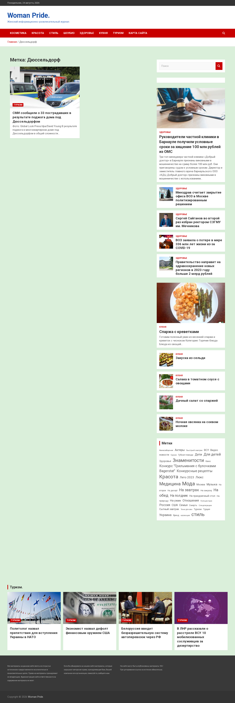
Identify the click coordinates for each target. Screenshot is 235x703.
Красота (38, 33)
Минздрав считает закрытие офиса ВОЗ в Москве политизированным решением (198, 198)
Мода (188, 484)
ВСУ (206, 450)
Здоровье (87, 33)
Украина (165, 515)
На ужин (175, 500)
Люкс (200, 477)
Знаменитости (188, 460)
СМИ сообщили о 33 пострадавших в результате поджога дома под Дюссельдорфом (42, 117)
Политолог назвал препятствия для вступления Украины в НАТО (33, 633)
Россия (164, 505)
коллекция (185, 515)
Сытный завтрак (169, 509)
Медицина (170, 483)
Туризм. (16, 587)
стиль (198, 514)
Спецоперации (205, 505)
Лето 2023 (187, 477)
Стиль (53, 33)
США (175, 505)
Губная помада (185, 455)
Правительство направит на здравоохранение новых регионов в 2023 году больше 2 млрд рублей (198, 268)
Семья (183, 505)
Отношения (191, 500)
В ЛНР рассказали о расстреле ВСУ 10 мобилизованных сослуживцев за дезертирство (192, 637)
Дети (198, 454)
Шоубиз (68, 33)
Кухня (103, 33)
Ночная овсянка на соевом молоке (197, 424)
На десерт (173, 490)
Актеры (180, 450)
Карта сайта (138, 33)
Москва (200, 484)
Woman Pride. (28, 15)
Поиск (219, 66)
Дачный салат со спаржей (197, 401)
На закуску (206, 490)
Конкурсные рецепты (194, 471)
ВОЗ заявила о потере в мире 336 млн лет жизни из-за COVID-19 (199, 244)
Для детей (212, 454)
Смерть (193, 505)
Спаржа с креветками (179, 332)
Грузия (174, 455)
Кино (208, 461)
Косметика (18, 33)
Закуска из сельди (190, 358)
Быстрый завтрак (194, 450)
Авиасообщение (166, 450)
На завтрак (189, 490)
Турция (206, 509)
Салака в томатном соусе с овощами (197, 381)
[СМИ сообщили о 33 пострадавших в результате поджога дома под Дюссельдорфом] (45, 87)
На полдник (179, 496)
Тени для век (186, 509)
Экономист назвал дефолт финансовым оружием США (88, 631)
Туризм (118, 33)
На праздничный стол (202, 495)
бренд (176, 515)
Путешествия (206, 501)
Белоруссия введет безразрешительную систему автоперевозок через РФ (144, 633)
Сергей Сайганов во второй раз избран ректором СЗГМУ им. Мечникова (198, 222)
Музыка (212, 484)
